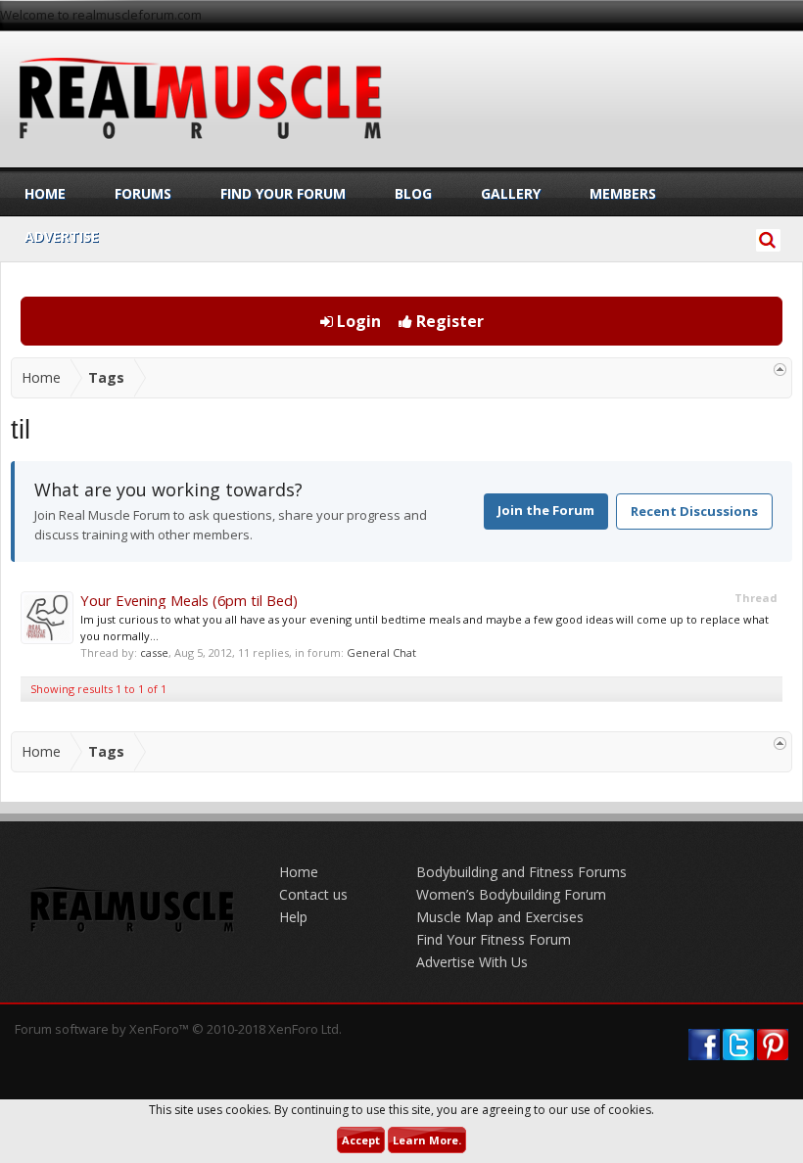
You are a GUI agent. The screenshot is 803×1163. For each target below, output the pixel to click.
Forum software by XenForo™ (178, 1029)
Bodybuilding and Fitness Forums (521, 871)
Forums (143, 193)
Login (357, 321)
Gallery (511, 193)
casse (154, 652)
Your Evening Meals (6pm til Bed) (189, 600)
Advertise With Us (472, 962)
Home (45, 193)
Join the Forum (545, 510)
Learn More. (427, 1140)
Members (623, 193)
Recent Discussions (694, 511)
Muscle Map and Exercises (500, 916)
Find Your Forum (283, 193)
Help (293, 916)
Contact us (313, 894)
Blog (413, 193)
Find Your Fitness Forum (493, 939)
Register (448, 321)
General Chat (381, 652)
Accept (361, 1140)
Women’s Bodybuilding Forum (511, 894)
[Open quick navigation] (780, 369)
